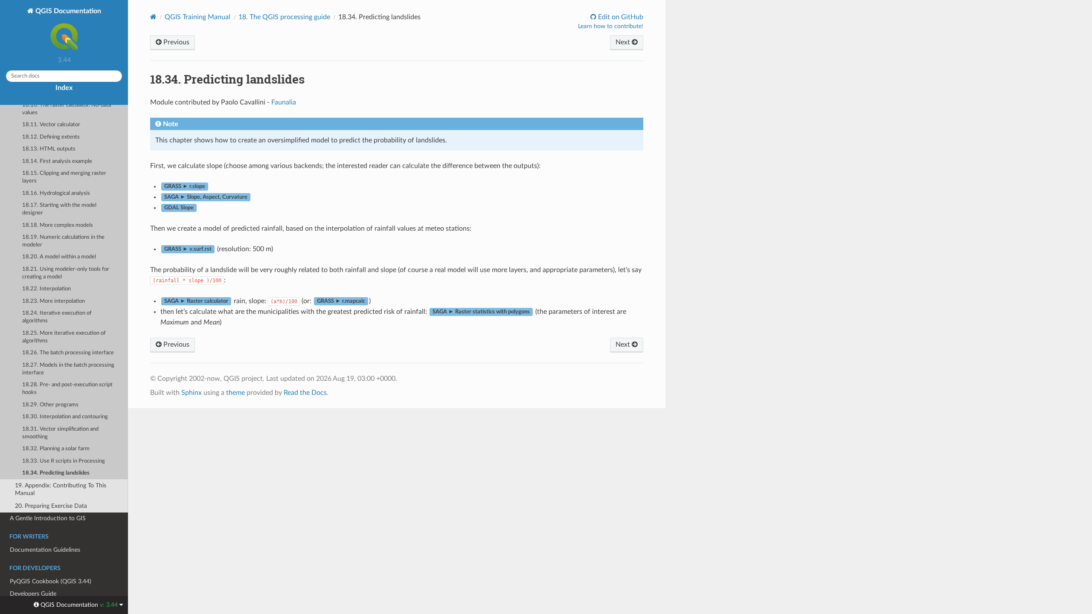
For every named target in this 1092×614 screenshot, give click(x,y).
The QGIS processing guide (284, 17)
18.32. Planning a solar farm (56, 449)
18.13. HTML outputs (49, 149)
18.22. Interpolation (46, 289)
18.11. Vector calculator (51, 124)
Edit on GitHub (619, 17)
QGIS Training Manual (197, 17)
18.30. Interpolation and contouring (65, 417)
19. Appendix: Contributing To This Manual (60, 489)
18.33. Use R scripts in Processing (63, 461)
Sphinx (191, 392)
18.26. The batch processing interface (68, 353)
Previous (175, 42)
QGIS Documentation (67, 11)
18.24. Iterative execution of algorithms (57, 317)
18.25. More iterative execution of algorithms (64, 337)
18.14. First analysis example (57, 161)
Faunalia (283, 102)
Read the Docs (305, 392)
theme (235, 392)
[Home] (153, 16)
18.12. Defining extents (51, 137)
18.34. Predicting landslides (56, 473)
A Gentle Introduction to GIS (48, 518)
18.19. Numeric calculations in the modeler (63, 241)
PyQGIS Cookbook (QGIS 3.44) (50, 581)
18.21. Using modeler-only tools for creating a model (65, 273)
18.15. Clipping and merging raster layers (64, 177)
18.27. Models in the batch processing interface (68, 369)
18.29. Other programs (50, 405)
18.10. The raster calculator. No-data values (66, 109)
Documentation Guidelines (45, 550)
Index (64, 87)
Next (624, 42)
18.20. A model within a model (59, 257)
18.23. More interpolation (53, 301)
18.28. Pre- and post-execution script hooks (67, 388)
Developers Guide (33, 594)
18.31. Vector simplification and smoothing (60, 433)
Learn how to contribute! (610, 26)
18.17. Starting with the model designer (59, 209)
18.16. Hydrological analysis (56, 193)
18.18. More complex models (57, 225)
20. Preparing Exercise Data (51, 506)
